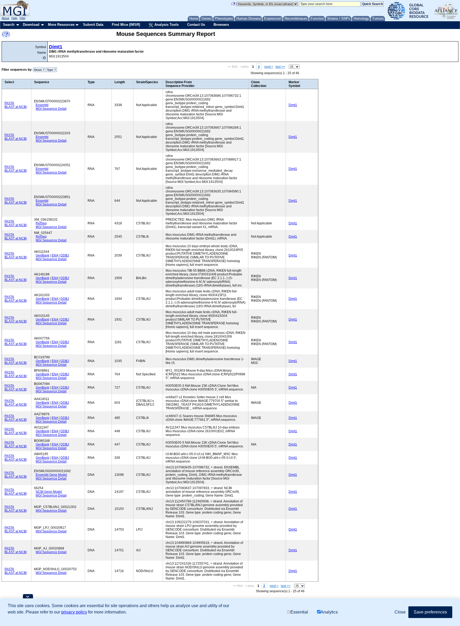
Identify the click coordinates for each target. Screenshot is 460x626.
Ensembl (42, 105)
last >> (280, 67)
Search (8, 25)
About (5, 18)
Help (14, 18)
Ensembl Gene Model (51, 475)
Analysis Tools (166, 25)
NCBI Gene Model (49, 492)
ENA (55, 255)
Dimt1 (55, 46)
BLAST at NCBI (16, 107)
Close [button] (400, 612)
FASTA (9, 103)
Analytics (329, 612)
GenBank (42, 255)
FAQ (23, 18)
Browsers (221, 25)
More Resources (61, 25)
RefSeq (41, 223)
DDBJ (64, 255)
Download (31, 25)
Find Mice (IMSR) (126, 25)
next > (268, 67)
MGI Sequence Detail (51, 109)
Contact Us (196, 25)
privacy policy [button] (74, 612)
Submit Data (93, 25)
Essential (299, 612)
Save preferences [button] (430, 612)
